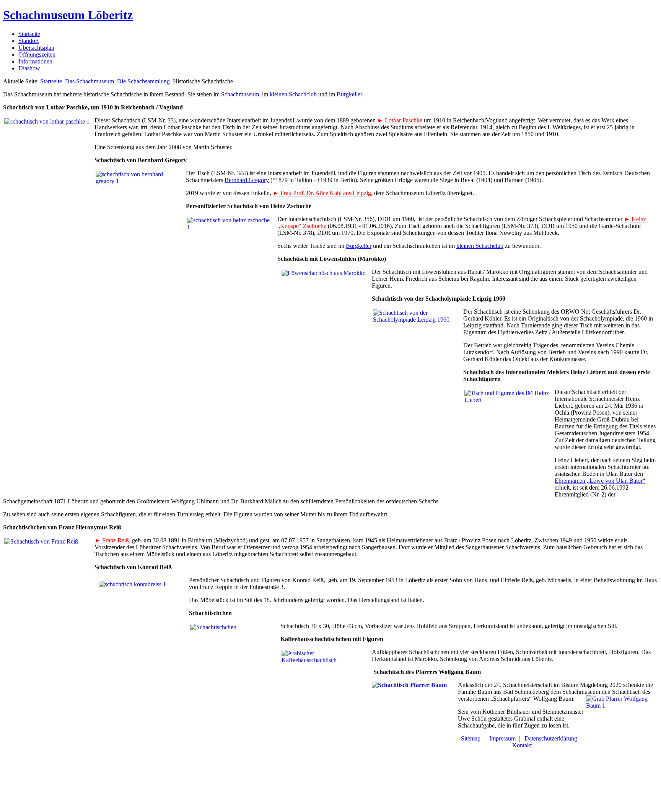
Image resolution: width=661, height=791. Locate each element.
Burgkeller (349, 94)
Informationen (35, 61)
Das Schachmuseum (89, 81)
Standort (28, 40)
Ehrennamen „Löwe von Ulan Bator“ (600, 480)
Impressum (502, 738)
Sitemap (470, 738)
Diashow (29, 68)
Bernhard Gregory (247, 180)
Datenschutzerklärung (550, 738)
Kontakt (522, 745)
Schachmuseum (240, 94)
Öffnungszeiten (36, 54)
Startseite (29, 34)
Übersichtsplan (36, 47)
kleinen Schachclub (293, 94)
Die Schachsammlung (143, 81)
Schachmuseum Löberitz (68, 15)
